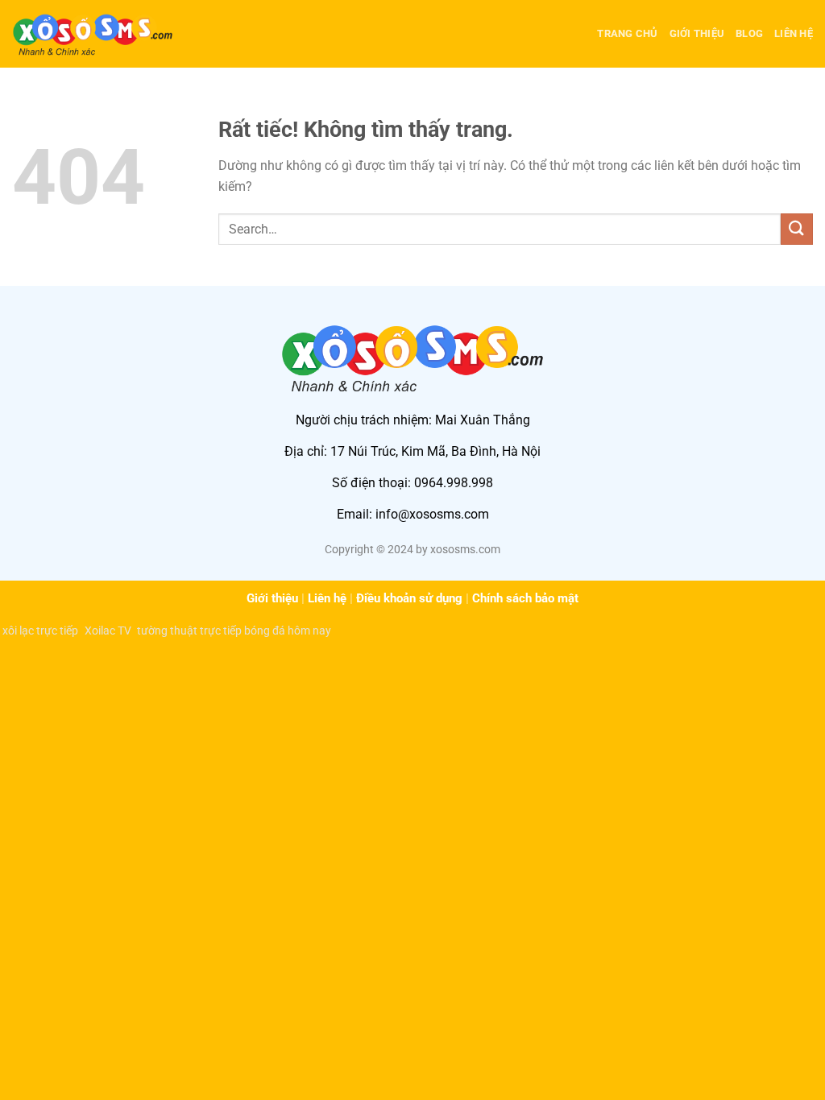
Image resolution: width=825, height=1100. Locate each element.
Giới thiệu (272, 598)
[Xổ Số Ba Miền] (92, 33)
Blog (749, 33)
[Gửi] (797, 229)
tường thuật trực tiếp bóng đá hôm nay (234, 630)
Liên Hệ (793, 33)
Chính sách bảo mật (525, 598)
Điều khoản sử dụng (409, 598)
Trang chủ (627, 33)
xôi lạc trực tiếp (40, 630)
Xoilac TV (108, 630)
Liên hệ (327, 598)
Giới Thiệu (697, 33)
